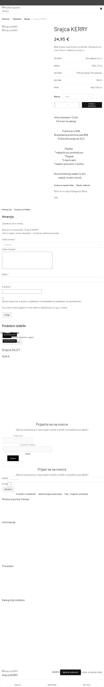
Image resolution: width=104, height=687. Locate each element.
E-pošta (6, 286)
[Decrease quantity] (54, 105)
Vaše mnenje (9, 249)
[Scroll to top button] (99, 675)
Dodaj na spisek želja (64, 185)
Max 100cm (96, 87)
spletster (22, 667)
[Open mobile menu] (95, 9)
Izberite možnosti (70, 672)
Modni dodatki (12, 623)
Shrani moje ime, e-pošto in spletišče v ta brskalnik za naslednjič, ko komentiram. (42, 301)
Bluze (27, 19)
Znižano (9, 627)
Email (4, 484)
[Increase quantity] (79, 105)
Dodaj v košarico (92, 105)
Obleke (8, 613)
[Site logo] (14, 9)
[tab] (7, 210)
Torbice (8, 618)
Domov (5, 19)
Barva (57, 96)
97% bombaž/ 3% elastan (89, 73)
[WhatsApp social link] (66, 198)
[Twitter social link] (63, 198)
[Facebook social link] (50, 3)
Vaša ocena (8, 239)
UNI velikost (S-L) (93, 58)
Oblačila (17, 19)
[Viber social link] (68, 198)
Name (5, 478)
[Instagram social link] (53, 3)
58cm (99, 80)
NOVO (8, 603)
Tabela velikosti (83, 185)
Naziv (5, 274)
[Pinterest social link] (61, 198)
